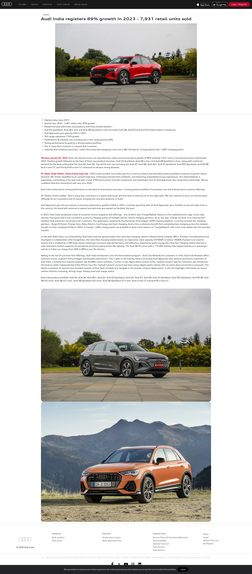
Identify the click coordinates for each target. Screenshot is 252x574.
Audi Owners (159, 550)
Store (22, 4)
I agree (183, 569)
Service (47, 4)
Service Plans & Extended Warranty (170, 537)
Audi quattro (58, 537)
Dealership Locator (111, 537)
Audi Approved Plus (112, 540)
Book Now (80, 4)
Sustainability (159, 540)
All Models (208, 543)
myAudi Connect (161, 543)
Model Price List (211, 540)
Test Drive (63, 4)
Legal (206, 537)
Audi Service (159, 547)
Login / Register (239, 4)
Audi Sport (57, 540)
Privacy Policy (170, 569)
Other (206, 534)
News (34, 4)
